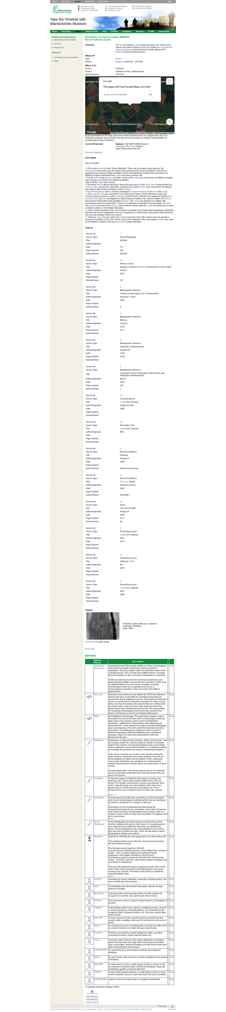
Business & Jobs (87, 6)
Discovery (66, 1)
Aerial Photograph (95, 191)
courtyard (134, 191)
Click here (90, 642)
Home (55, 1)
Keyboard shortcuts (118, 133)
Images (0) (59, 47)
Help (170, 1)
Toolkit (151, 31)
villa (96, 198)
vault (87, 187)
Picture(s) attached (93, 152)
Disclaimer (171, 1009)
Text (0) (57, 44)
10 (86, 194)
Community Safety (88, 8)
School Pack (164, 31)
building (127, 189)
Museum (140, 31)
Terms (171, 133)
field (99, 185)
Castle (137, 45)
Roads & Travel (114, 10)
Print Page (162, 1006)
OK (150, 94)
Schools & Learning (143, 6)
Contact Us (89, 1)
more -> (112, 794)
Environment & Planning (117, 6)
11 (86, 210)
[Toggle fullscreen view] (169, 81)
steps (153, 185)
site (121, 45)
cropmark (165, 47)
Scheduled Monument (126, 146)
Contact (114, 31)
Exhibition (127, 31)
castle (101, 168)
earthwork (165, 203)
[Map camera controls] (169, 121)
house (119, 222)
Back (56, 61)
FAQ (104, 31)
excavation (90, 171)
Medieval (120, 52)
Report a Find (92, 31)
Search (78, 1)
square (114, 205)
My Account (103, 1)
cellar (95, 187)
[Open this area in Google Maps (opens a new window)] (91, 132)
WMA (122, 508)
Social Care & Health (143, 8)
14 (86, 217)
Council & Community (89, 10)
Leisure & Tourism (115, 8)
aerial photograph (124, 49)
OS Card (124, 482)
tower (143, 187)
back (171, 666)
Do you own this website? (115, 94)
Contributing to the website (64, 40)
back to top (90, 649)
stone (109, 178)
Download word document (66, 57)
